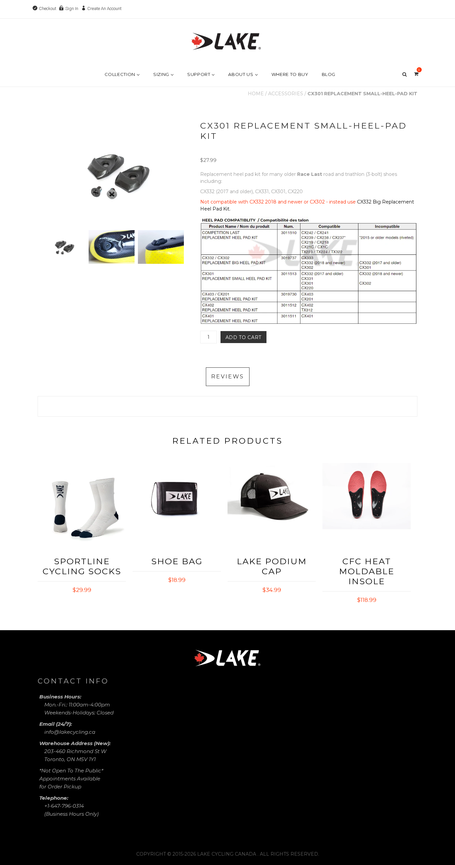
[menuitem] (118, 74)
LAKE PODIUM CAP (272, 566)
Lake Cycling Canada (226, 854)
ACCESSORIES (285, 94)
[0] (416, 73)
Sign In (71, 8)
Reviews (227, 376)
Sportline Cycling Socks (82, 566)
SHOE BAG (177, 561)
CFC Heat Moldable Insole (366, 571)
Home (256, 94)
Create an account (104, 8)
